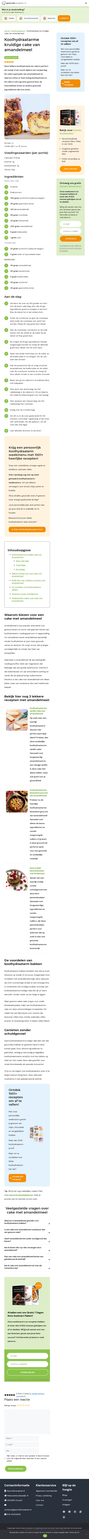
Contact (39, 1505)
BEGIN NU (64, 18)
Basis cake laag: (22, 561)
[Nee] (86, 1534)
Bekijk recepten (68, 83)
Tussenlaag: (21, 565)
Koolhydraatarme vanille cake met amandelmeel (38, 711)
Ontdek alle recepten (17, 1178)
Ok (45, 1536)
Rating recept (10, 1405)
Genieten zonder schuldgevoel (25, 594)
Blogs (64, 1495)
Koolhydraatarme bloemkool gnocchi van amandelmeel (39, 793)
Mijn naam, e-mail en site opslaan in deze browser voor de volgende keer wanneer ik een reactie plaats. (28, 1458)
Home (7, 31)
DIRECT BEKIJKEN (70, 169)
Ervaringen (67, 1500)
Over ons (40, 1500)
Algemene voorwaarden (46, 1491)
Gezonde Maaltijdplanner (21, 1195)
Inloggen (66, 1504)
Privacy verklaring (44, 1495)
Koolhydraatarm (18, 31)
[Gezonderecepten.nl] (14, 3)
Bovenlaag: (20, 569)
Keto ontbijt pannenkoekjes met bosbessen (37, 871)
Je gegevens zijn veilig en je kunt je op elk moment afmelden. (27, 1379)
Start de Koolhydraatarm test (28, 529)
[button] (5, 62)
